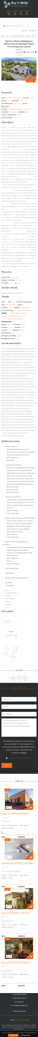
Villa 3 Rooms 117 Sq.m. (15, 913)
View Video (19, 52)
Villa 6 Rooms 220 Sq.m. (15, 813)
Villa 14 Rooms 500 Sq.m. (16, 26)
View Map (29, 52)
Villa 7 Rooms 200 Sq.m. (15, 962)
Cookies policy (25, 1035)
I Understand (13, 1035)
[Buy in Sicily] (16, 7)
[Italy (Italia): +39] (4, 714)
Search (6, 26)
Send (6, 765)
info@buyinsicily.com (20, 1005)
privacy (24, 753)
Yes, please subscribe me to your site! (20, 758)
